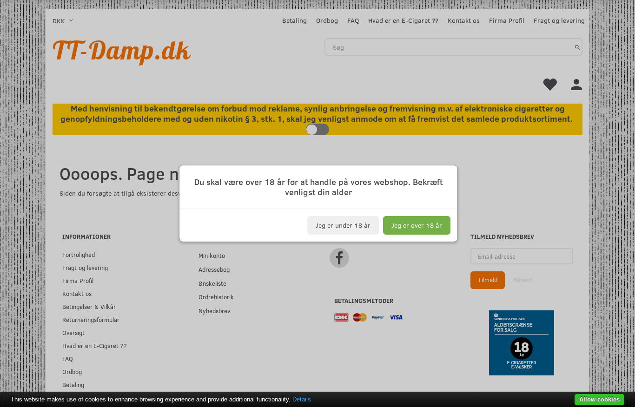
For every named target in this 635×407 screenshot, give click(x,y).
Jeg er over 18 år (416, 225)
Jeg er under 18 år (343, 225)
